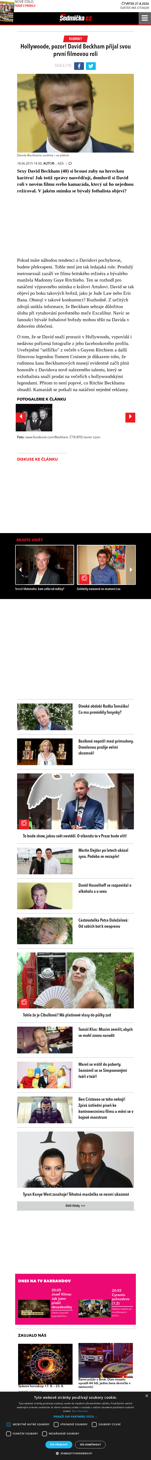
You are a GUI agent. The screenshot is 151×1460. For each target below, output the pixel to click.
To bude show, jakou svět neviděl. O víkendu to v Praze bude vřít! (75, 836)
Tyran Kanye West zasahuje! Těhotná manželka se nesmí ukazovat (76, 1194)
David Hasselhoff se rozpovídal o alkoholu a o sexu (104, 888)
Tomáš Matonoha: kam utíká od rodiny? (39, 589)
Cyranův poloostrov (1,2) (121, 1297)
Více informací (80, 1411)
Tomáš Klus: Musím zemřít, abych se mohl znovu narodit (105, 1032)
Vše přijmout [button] (59, 1444)
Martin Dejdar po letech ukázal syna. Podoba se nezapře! (103, 853)
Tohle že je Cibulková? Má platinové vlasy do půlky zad (67, 1015)
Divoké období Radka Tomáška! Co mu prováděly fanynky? (103, 709)
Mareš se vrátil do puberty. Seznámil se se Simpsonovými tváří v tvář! (102, 1070)
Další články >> (75, 1206)
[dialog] (75, 1426)
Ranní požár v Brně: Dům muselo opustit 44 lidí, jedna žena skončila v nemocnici (104, 1383)
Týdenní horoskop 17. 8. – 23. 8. (41, 1386)
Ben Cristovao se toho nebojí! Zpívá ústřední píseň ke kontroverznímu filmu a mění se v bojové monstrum (105, 1108)
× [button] (146, 1395)
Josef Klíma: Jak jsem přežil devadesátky (62, 1299)
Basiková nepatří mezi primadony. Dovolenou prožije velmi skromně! (106, 747)
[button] (75, 1417)
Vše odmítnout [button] (90, 1444)
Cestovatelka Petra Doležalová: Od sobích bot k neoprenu (103, 923)
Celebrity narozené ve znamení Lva (98, 589)
